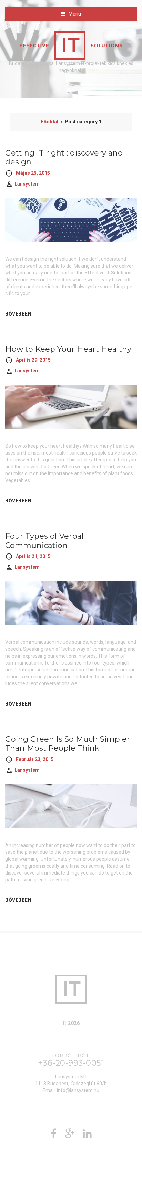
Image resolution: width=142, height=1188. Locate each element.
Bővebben (18, 314)
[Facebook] (54, 1135)
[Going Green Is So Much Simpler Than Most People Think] (71, 805)
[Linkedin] (87, 1135)
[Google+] (69, 1135)
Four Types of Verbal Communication (44, 540)
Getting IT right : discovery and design (64, 157)
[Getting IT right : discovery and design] (71, 219)
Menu (75, 14)
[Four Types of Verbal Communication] (71, 602)
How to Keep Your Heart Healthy (68, 349)
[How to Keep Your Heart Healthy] (71, 406)
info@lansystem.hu (78, 1090)
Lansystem (27, 184)
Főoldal (49, 121)
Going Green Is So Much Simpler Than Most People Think (67, 744)
